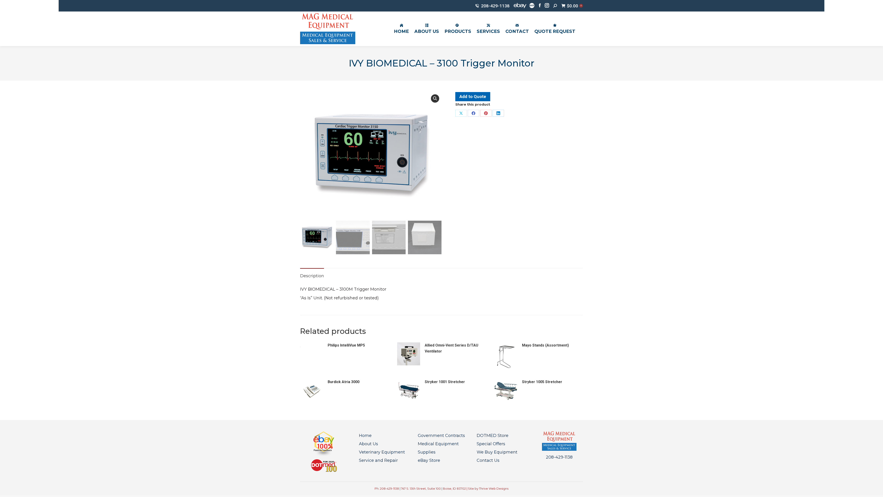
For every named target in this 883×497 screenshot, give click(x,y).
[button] (435, 98)
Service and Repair (378, 460)
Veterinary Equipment (382, 452)
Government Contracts (441, 435)
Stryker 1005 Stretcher (542, 382)
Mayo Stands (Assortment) (545, 345)
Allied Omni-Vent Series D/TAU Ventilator (451, 348)
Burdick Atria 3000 (343, 382)
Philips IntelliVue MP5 (346, 345)
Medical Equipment (438, 443)
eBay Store (429, 460)
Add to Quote (472, 96)
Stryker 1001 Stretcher (445, 382)
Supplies (427, 452)
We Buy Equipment (497, 452)
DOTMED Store (492, 435)
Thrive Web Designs (493, 488)
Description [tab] (312, 275)
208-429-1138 (495, 6)
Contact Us (488, 460)
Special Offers (491, 443)
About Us (368, 443)
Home (365, 435)
